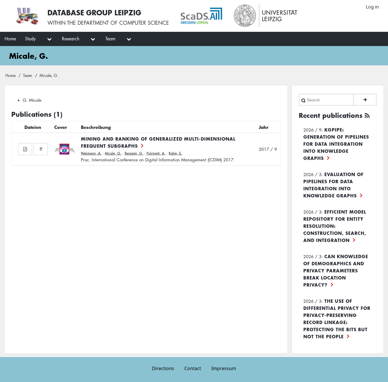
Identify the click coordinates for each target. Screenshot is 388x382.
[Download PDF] (25, 149)
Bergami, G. (134, 153)
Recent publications (330, 115)
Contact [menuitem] (192, 368)
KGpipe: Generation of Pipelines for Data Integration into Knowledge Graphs (336, 143)
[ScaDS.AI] (201, 16)
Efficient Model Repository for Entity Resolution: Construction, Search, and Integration (334, 225)
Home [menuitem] (10, 39)
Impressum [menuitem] (223, 368)
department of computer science (123, 22)
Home (10, 75)
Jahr (263, 127)
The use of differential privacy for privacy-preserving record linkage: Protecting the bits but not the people (336, 318)
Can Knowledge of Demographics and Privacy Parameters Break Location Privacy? (335, 270)
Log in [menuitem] (372, 7)
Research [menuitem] (70, 39)
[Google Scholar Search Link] (41, 149)
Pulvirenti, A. (156, 153)
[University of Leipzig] (266, 16)
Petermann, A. (91, 153)
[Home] (27, 16)
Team (27, 75)
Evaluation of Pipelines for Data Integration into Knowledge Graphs (333, 185)
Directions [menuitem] (163, 368)
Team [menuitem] (110, 39)
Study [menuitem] (30, 39)
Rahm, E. (175, 153)
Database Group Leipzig (94, 12)
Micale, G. (113, 153)
